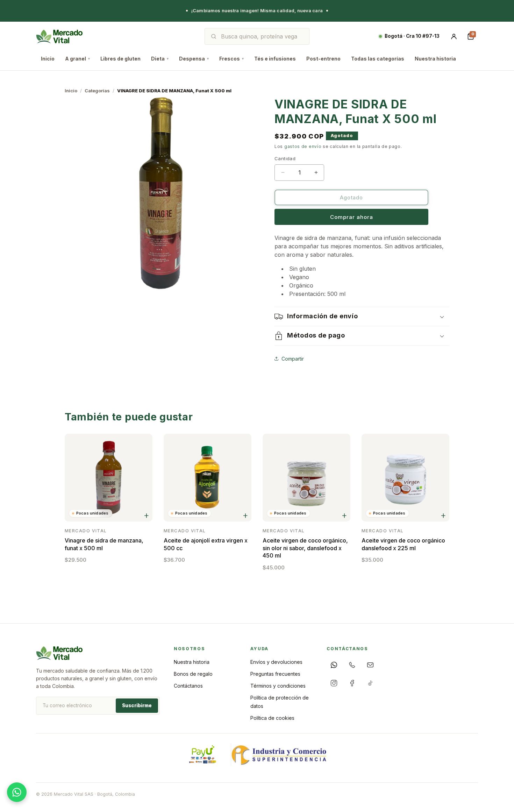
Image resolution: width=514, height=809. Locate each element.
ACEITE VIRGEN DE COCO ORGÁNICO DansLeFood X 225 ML (403, 544)
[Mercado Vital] (59, 36)
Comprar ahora (351, 217)
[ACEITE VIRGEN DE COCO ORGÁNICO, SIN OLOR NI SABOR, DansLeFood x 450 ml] (306, 478)
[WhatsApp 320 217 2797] (334, 665)
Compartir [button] (292, 358)
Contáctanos (188, 686)
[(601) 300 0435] (352, 665)
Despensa (194, 59)
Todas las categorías (377, 59)
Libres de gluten (120, 59)
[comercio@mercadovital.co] (370, 665)
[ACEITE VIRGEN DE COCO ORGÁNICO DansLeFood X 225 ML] (405, 478)
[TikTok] (370, 683)
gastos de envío (303, 146)
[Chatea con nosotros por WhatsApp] (17, 792)
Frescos (231, 59)
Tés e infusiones (275, 59)
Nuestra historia (435, 59)
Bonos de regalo (193, 674)
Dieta (160, 59)
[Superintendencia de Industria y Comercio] (280, 754)
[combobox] (262, 36)
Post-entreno (323, 59)
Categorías (97, 90)
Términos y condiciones (278, 686)
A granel (77, 59)
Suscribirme (137, 705)
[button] (361, 316)
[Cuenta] (454, 36)
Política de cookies (272, 718)
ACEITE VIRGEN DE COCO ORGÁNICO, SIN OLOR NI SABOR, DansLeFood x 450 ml (305, 548)
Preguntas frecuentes (275, 674)
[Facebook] (352, 683)
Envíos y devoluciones (276, 662)
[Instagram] (334, 683)
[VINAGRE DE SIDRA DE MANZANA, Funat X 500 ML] (108, 478)
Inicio (48, 59)
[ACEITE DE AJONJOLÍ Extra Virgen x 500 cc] (207, 478)
